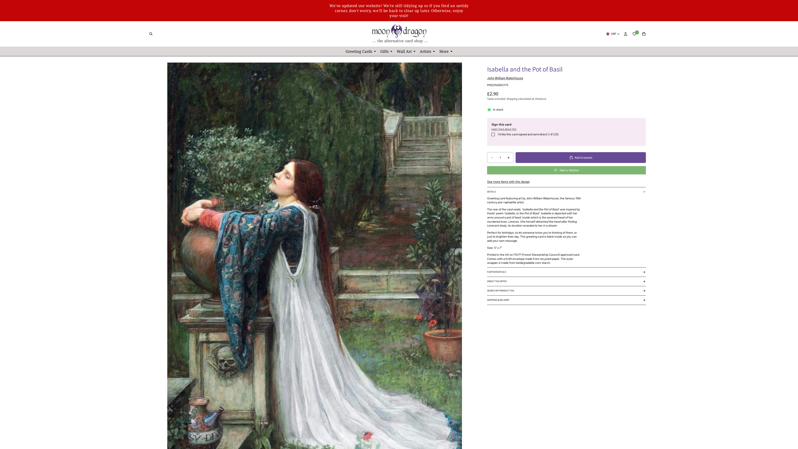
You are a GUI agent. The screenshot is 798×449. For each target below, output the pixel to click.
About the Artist (497, 281)
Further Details (496, 272)
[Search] (150, 33)
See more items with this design (508, 182)
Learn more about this (503, 129)
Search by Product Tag (500, 290)
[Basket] (643, 33)
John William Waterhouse (505, 78)
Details (491, 192)
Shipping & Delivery (498, 300)
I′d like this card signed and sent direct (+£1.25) (528, 134)
